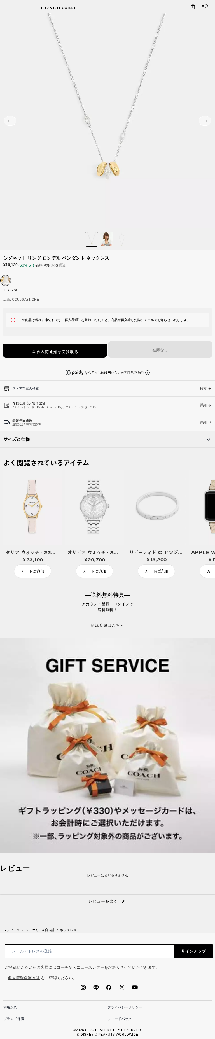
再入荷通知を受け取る (57, 351)
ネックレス (68, 930)
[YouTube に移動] (134, 989)
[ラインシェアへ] (96, 989)
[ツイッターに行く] (121, 989)
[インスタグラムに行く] (83, 989)
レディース (11, 930)
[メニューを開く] (203, 7)
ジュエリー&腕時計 (40, 930)
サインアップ (193, 951)
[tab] (58, 7)
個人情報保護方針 (24, 978)
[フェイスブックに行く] (109, 989)
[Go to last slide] (10, 121)
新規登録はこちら (107, 625)
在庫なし (160, 350)
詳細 (203, 405)
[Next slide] (205, 121)
